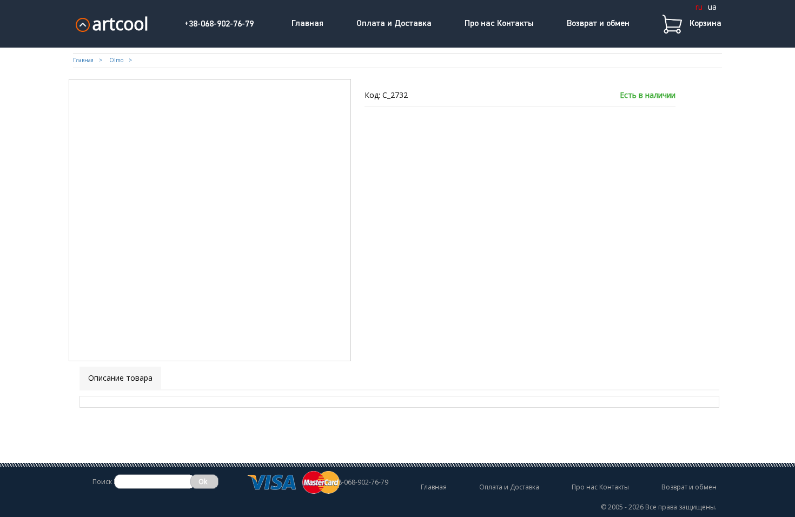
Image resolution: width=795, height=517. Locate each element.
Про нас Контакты (499, 23)
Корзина (705, 23)
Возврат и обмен (598, 23)
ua (712, 7)
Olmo (116, 60)
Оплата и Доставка (394, 23)
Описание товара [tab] (120, 378)
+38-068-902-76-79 (219, 24)
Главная (307, 23)
